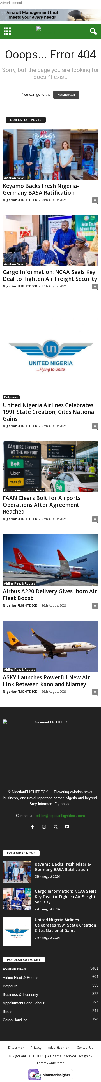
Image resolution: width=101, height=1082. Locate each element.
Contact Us (85, 1047)
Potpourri (11, 397)
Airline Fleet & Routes (19, 583)
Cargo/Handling (15, 1020)
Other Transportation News (24, 490)
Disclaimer (16, 1047)
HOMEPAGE (66, 94)
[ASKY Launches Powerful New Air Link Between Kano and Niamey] (50, 646)
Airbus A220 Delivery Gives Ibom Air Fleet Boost (50, 595)
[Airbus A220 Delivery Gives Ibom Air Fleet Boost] (50, 559)
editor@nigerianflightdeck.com (60, 816)
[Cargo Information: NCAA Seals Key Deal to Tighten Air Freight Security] (50, 240)
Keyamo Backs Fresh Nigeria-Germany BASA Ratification (41, 189)
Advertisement (59, 1047)
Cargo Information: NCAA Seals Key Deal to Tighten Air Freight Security (50, 275)
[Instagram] (45, 827)
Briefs (7, 1011)
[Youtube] (68, 827)
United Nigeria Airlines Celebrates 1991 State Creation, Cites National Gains (49, 411)
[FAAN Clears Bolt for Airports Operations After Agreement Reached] (50, 466)
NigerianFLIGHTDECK (20, 200)
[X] (57, 827)
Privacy (36, 1047)
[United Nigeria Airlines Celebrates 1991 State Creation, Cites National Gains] (50, 350)
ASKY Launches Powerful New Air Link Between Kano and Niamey (46, 681)
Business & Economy (20, 994)
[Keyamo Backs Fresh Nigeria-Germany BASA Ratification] (50, 154)
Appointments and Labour (23, 1003)
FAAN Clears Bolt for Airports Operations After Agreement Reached (42, 504)
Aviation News (14, 178)
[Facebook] (34, 827)
